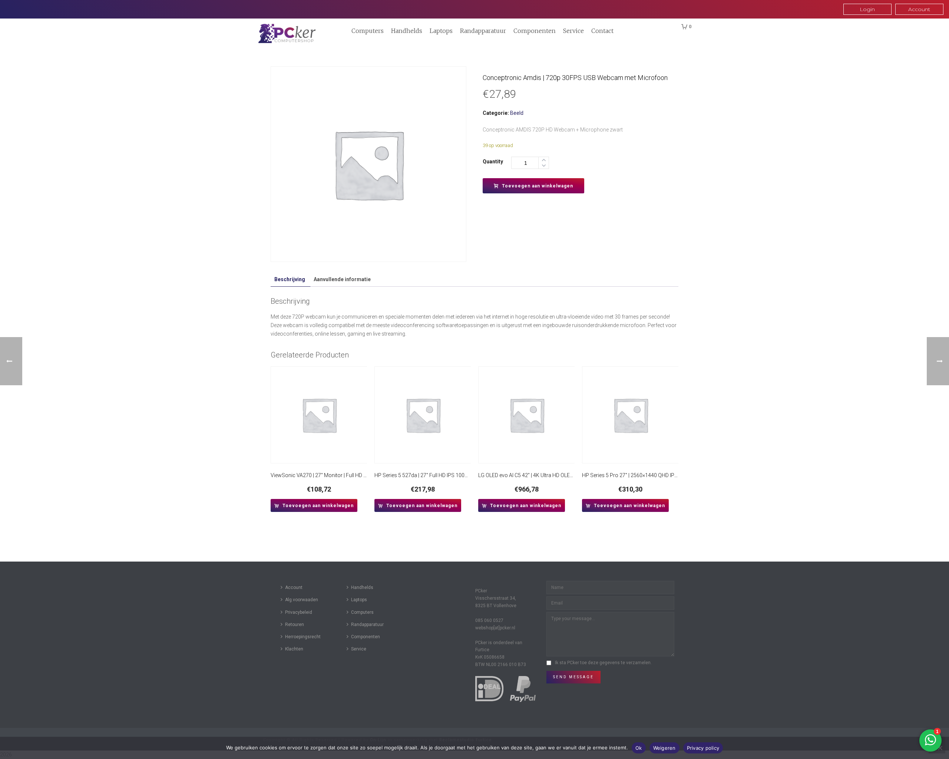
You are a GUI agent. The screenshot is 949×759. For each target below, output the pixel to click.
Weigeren (664, 748)
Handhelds (406, 30)
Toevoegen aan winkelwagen (537, 186)
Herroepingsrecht (303, 636)
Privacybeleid (298, 612)
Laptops (441, 30)
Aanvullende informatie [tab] (342, 279)
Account (293, 587)
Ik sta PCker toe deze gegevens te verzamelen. (603, 662)
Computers (367, 30)
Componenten (534, 30)
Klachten (294, 649)
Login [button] (867, 9)
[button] (314, 505)
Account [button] (919, 9)
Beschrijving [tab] (289, 279)
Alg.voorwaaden (301, 599)
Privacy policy (703, 748)
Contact (602, 30)
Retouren (294, 624)
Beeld (516, 113)
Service (573, 30)
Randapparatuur (483, 30)
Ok (638, 748)
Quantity (493, 161)
